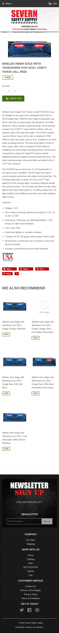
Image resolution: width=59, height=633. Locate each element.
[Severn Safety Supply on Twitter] (22, 611)
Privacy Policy (30, 594)
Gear (30, 563)
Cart (54, 3)
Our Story (30, 540)
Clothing (30, 559)
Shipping (31, 544)
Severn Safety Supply (34, 623)
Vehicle (30, 571)
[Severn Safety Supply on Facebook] (29, 611)
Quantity (6, 86)
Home (4, 32)
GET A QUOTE (30, 567)
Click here (29, 29)
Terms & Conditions (30, 598)
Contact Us (30, 586)
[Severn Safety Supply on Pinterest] (37, 611)
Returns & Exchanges (30, 590)
